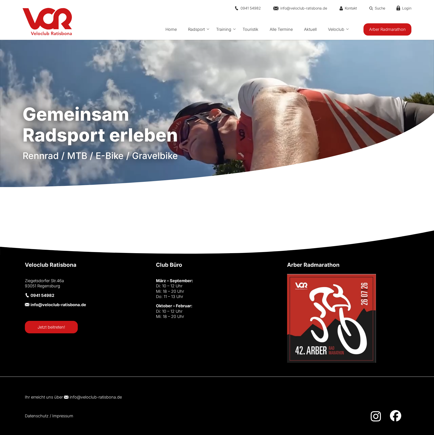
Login (406, 8)
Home (171, 29)
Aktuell (310, 29)
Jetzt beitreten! (51, 327)
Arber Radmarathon (387, 29)
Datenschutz (37, 415)
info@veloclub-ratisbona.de (96, 397)
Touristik (250, 29)
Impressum (62, 415)
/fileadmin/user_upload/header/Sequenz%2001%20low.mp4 (217, 163)
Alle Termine (281, 29)
